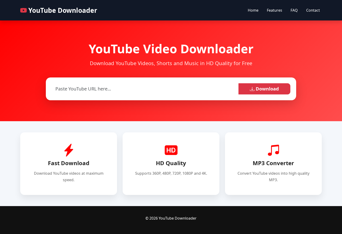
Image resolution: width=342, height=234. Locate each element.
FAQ (294, 10)
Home (253, 10)
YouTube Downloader (62, 10)
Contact (313, 10)
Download (267, 89)
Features (274, 10)
